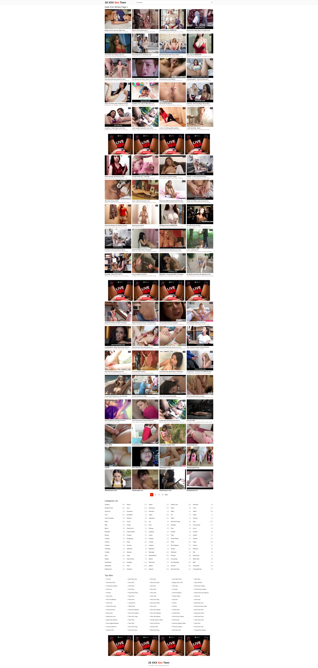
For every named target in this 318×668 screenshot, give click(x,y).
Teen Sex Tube (154, 599)
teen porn (109, 596)
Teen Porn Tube (133, 616)
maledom (159, 548)
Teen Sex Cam (132, 630)
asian (161, 31)
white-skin (203, 559)
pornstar (154, 397)
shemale (203, 504)
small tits (117, 80)
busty (203, 422)
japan (159, 514)
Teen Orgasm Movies (112, 623)
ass (202, 31)
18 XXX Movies (176, 592)
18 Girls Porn (176, 613)
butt (205, 31)
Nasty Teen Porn (199, 613)
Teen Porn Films (133, 592)
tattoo (116, 202)
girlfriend (137, 548)
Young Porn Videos (200, 630)
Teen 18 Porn (198, 582)
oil (181, 514)
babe (157, 56)
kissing (159, 528)
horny (200, 324)
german (137, 545)
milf (141, 202)
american (152, 348)
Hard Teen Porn (199, 616)
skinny (179, 129)
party (181, 535)
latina (159, 535)
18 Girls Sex (176, 609)
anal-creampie (115, 518)
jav (159, 521)
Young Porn (131, 603)
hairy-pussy (137, 559)
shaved (151, 422)
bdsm (142, 31)
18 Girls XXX (110, 630)
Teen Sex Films (154, 582)
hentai (115, 397)
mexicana (159, 562)
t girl (116, 31)
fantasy (137, 535)
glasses (137, 552)
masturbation (167, 31)
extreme (137, 518)
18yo (155, 324)
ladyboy (159, 531)
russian (181, 555)
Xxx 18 (108, 579)
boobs (209, 80)
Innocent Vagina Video (179, 623)
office (181, 511)
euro (137, 508)
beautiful (115, 531)
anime (119, 397)
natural (159, 569)
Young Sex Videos (111, 586)
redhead (181, 552)
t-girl (203, 508)
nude (128, 202)
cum (112, 31)
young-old (203, 565)
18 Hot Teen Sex (111, 606)
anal (154, 56)
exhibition (137, 514)
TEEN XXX (131, 606)
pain (138, 31)
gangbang (137, 538)
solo (179, 31)
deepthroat (115, 562)
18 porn (108, 592)
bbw (115, 525)
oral (134, 397)
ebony (137, 504)
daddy (115, 559)
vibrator (203, 538)
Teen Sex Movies (155, 616)
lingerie (159, 545)
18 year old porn (111, 626)
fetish (134, 31)
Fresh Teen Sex (199, 620)
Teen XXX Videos (133, 613)
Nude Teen (109, 613)
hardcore (149, 56)
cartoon (115, 542)
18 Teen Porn (154, 626)
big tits (139, 80)
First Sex (175, 599)
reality (111, 202)
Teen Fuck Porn (155, 623)
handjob (198, 31)
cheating (115, 548)
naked (154, 202)
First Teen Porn (110, 582)
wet (203, 552)
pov (193, 31)
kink (159, 525)
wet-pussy (203, 555)
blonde (124, 202)
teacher (203, 518)
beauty (115, 535)
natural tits (175, 202)
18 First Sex (175, 620)
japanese (154, 251)
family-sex (137, 528)
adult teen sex (198, 603)
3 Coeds (174, 589)
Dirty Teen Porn (154, 630)
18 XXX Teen (115, 2)
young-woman (203, 569)
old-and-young (181, 521)
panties (171, 129)
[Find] (211, 2)
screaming (181, 559)
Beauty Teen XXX (177, 582)
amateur (120, 31)
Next (166, 494)
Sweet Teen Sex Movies (201, 592)
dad (115, 555)
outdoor (204, 251)
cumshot (108, 31)
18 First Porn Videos (200, 589)
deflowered (115, 569)
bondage (147, 31)
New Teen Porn (198, 609)
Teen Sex (109, 589)
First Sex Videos (177, 626)
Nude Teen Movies (111, 620)
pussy (124, 324)
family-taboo (137, 531)
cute (126, 178)
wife (203, 562)
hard (182, 56)
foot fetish (152, 31)
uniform (203, 531)
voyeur (203, 545)
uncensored (108, 422)
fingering (121, 178)
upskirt (120, 324)
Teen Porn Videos (199, 586)
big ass (125, 56)
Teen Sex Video (155, 603)
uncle (203, 528)
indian (114, 227)
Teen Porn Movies (133, 609)
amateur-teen (115, 508)
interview (159, 511)
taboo (203, 511)
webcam (174, 80)
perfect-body (181, 538)
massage (182, 202)
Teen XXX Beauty (155, 613)
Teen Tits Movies (111, 599)
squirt (208, 324)
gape (137, 542)
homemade (119, 56)
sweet (118, 227)
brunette (165, 202)
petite (174, 56)
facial (137, 521)
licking (159, 542)
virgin (203, 542)
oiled (181, 518)
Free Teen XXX (198, 626)
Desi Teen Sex (132, 579)
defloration (115, 565)
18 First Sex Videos (178, 616)
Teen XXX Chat (132, 626)
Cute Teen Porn (177, 579)
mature (159, 559)
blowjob (189, 31)
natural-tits (181, 504)
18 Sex (174, 603)
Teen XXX (131, 582)
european (137, 511)
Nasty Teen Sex (111, 616)
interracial (159, 508)
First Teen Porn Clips (200, 606)
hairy (137, 555)
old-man (181, 525)
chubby (115, 552)
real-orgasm (181, 545)
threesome (127, 80)
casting (115, 545)
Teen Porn (109, 603)
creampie (126, 31)
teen (182, 31)
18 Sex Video (176, 596)
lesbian (169, 80)
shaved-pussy (181, 569)
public (147, 348)
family (137, 525)
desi (126, 227)
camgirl (115, 538)
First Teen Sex (176, 630)
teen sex (180, 80)
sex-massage (181, 562)
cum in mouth (201, 275)
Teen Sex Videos (155, 609)
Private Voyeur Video (156, 620)
